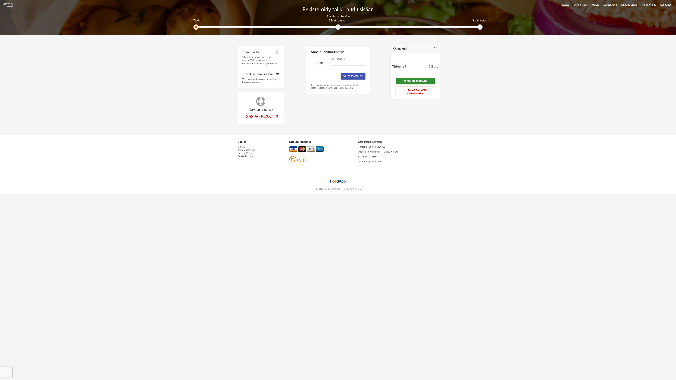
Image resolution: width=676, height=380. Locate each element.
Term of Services (246, 149)
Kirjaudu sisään (629, 4)
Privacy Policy (245, 153)
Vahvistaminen (353, 76)
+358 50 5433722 (260, 116)
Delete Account (245, 156)
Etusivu (565, 4)
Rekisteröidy (649, 4)
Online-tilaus (581, 4)
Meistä (595, 4)
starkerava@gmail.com (369, 161)
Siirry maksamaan (415, 81)
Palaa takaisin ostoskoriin (417, 91)
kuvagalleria (610, 4)
